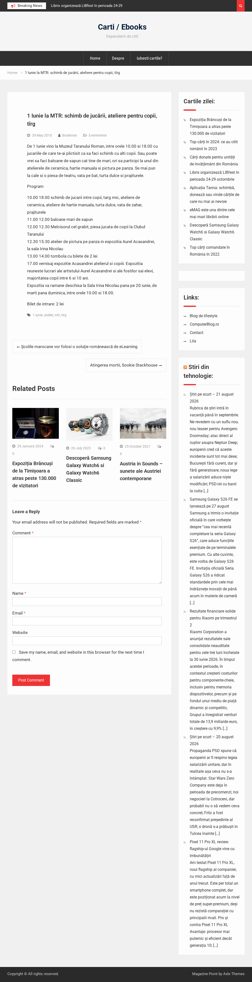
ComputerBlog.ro (204, 324)
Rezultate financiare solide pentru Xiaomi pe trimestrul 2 (213, 618)
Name (19, 593)
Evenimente (98, 135)
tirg (63, 315)
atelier (48, 315)
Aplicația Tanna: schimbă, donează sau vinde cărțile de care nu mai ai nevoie (214, 194)
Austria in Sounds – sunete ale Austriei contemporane (141, 471)
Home (95, 58)
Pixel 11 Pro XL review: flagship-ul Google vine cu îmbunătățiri (212, 849)
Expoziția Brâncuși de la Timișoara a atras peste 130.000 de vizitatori (210, 126)
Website (20, 632)
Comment (22, 532)
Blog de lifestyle (203, 316)
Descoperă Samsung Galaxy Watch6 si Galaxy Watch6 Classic (214, 232)
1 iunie (38, 315)
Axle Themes (234, 974)
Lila (193, 341)
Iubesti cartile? (149, 58)
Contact (196, 332)
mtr (57, 315)
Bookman (69, 135)
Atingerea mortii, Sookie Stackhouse (124, 365)
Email (18, 613)
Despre (118, 58)
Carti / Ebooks (122, 27)
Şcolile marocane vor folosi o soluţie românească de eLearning (79, 346)
